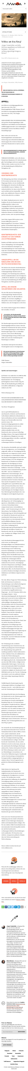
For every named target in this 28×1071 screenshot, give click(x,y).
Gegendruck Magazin (19, 1061)
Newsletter (18, 1053)
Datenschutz (14, 1058)
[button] (2, 907)
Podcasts (21, 1050)
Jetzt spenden (7, 1045)
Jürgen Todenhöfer (9, 82)
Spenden (5, 881)
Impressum (21, 1056)
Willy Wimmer (19, 82)
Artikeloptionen (7, 32)
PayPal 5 (14, 881)
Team (13, 1056)
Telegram (6, 1050)
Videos (14, 1050)
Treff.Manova (7, 1061)
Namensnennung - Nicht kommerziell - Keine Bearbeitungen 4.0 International (16, 1005)
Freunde (7, 1056)
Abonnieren (21, 1031)
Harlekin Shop (14, 1064)
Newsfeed (9, 1053)
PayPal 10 (22, 881)
